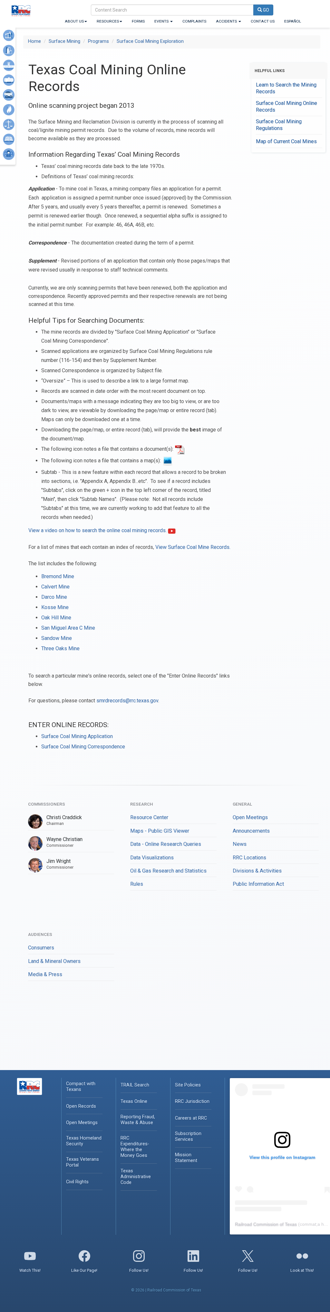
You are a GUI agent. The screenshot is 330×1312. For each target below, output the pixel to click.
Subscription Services (188, 1136)
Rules (136, 884)
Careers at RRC (191, 1118)
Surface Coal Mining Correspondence (83, 747)
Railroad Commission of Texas (266, 1224)
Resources (108, 21)
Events (162, 21)
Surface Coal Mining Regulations (279, 124)
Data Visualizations (152, 858)
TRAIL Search (135, 1085)
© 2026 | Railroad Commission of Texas (166, 1290)
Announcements (251, 831)
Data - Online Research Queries (165, 844)
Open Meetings (250, 817)
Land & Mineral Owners (54, 961)
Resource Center (149, 817)
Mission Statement (186, 1157)
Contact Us (263, 21)
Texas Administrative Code (136, 1176)
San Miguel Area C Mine (68, 628)
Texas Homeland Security (84, 1141)
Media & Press (45, 974)
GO (265, 10)
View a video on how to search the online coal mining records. (98, 530)
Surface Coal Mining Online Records (286, 106)
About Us (74, 21)
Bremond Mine (57, 576)
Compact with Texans (80, 1086)
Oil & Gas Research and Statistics (168, 871)
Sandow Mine (56, 638)
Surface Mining (64, 41)
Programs (98, 41)
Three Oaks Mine (60, 648)
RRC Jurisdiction (192, 1101)
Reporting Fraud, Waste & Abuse (138, 1119)
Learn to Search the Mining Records (286, 88)
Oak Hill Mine (56, 617)
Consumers (41, 948)
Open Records (81, 1106)
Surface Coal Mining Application (77, 736)
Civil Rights (77, 1182)
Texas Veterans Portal (82, 1162)
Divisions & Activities (257, 871)
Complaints (194, 21)
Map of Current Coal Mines (286, 141)
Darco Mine (54, 597)
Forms (138, 21)
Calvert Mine (55, 587)
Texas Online (134, 1101)
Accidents (227, 21)
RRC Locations (249, 858)
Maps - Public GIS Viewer (159, 831)
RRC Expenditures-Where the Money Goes (135, 1146)
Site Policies (188, 1085)
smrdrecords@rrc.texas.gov (127, 701)
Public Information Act (258, 884)
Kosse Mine (55, 607)
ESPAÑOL (292, 21)
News (240, 844)
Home (34, 41)
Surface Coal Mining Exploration (150, 41)
